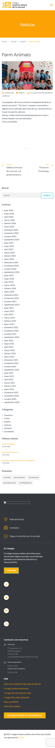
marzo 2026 (9, 220)
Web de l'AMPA (11, 702)
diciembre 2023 (11, 295)
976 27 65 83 (13, 654)
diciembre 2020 (11, 392)
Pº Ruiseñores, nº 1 (15, 648)
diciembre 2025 (11, 230)
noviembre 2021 (11, 363)
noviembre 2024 (11, 265)
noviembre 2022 (11, 330)
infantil (22, 93)
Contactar (14, 528)
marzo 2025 (9, 252)
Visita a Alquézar (8, 444)
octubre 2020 (10, 399)
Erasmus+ (8, 415)
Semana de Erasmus (10, 452)
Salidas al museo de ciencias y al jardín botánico (14, 171)
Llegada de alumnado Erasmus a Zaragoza (18, 460)
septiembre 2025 (11, 239)
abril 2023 (8, 314)
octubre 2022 (10, 334)
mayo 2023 (9, 311)
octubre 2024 (10, 269)
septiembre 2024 (11, 272)
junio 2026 (8, 210)
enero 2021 (9, 389)
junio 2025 (8, 243)
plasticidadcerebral (9, 483)
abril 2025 (8, 249)
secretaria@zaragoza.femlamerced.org (23, 657)
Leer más (11, 570)
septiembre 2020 (11, 402)
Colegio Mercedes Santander (16, 697)
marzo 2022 (9, 350)
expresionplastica (19, 477)
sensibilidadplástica (25, 483)
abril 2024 (8, 282)
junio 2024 (8, 275)
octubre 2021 (10, 366)
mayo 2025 (9, 246)
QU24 (21, 737)
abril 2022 (8, 347)
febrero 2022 (10, 353)
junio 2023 (8, 308)
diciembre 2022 (11, 327)
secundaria (9, 431)
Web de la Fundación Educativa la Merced (22, 684)
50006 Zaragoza (14, 651)
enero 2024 (9, 291)
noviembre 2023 (11, 298)
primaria (8, 428)
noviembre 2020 (11, 395)
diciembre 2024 (11, 262)
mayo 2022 (9, 343)
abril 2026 (8, 217)
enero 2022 (9, 356)
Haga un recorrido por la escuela (24, 536)
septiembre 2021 (11, 369)
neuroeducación (33, 477)
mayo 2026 (9, 213)
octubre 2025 (10, 236)
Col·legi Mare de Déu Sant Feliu (17, 693)
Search (47, 195)
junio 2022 (8, 340)
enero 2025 (9, 259)
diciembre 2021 (11, 360)
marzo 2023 (9, 317)
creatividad (6, 477)
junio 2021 (8, 373)
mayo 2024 (9, 278)
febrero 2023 (10, 321)
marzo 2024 (9, 285)
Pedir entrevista (16, 519)
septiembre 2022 (11, 337)
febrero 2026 (10, 223)
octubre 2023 (10, 301)
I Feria (7, 418)
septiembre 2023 (11, 304)
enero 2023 (9, 324)
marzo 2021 (9, 382)
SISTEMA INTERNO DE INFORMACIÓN (24, 715)
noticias (7, 425)
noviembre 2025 (11, 233)
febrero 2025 (10, 256)
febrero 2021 (10, 386)
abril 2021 (8, 379)
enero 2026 (9, 226)
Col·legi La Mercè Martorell (16, 688)
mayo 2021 (9, 376)
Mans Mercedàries (12, 706)
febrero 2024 (10, 288)
